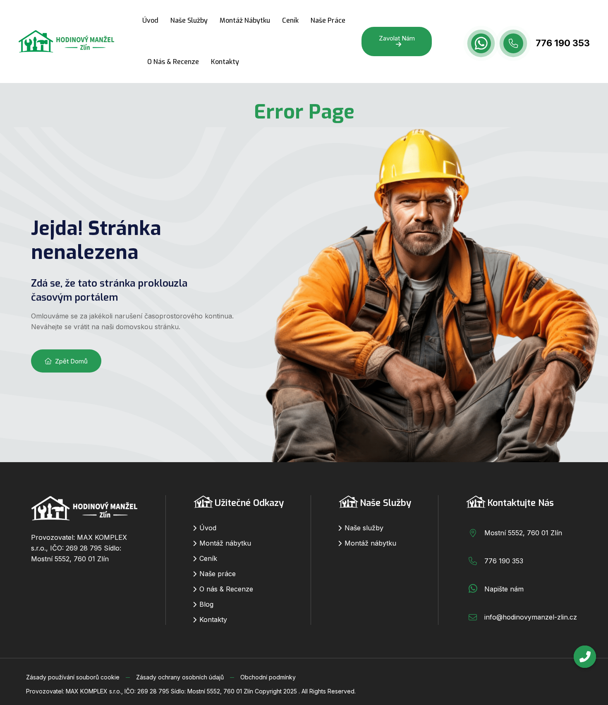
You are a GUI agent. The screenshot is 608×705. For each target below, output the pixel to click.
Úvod (150, 20)
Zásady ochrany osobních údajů (180, 677)
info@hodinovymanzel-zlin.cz (530, 617)
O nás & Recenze (173, 61)
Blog (206, 604)
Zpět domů (71, 361)
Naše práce (328, 20)
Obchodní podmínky (268, 677)
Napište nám (504, 589)
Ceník (290, 20)
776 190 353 (563, 43)
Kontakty (225, 61)
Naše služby (189, 20)
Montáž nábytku (245, 20)
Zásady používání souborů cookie (73, 677)
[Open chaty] (585, 657)
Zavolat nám (397, 38)
